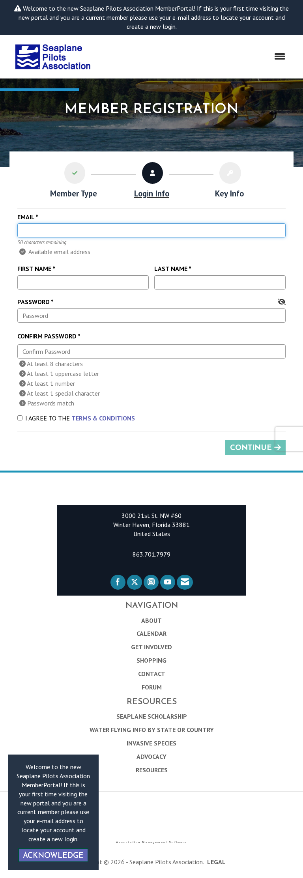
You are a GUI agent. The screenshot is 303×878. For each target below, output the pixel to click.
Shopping (151, 660)
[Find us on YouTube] (167, 582)
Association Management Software (151, 842)
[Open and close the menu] (195, 56)
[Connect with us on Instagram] (151, 582)
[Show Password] (282, 301)
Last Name (170, 269)
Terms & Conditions (103, 418)
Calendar (151, 633)
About (151, 620)
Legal (216, 862)
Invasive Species (151, 743)
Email (25, 217)
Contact (151, 674)
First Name (34, 269)
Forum (152, 687)
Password (33, 302)
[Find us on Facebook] (117, 582)
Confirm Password (47, 336)
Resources (152, 770)
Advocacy (151, 756)
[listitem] (73, 182)
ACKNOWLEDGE (53, 856)
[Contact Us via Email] (185, 582)
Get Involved (151, 647)
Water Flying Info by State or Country (152, 730)
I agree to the (80, 418)
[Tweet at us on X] (134, 582)
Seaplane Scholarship (151, 716)
